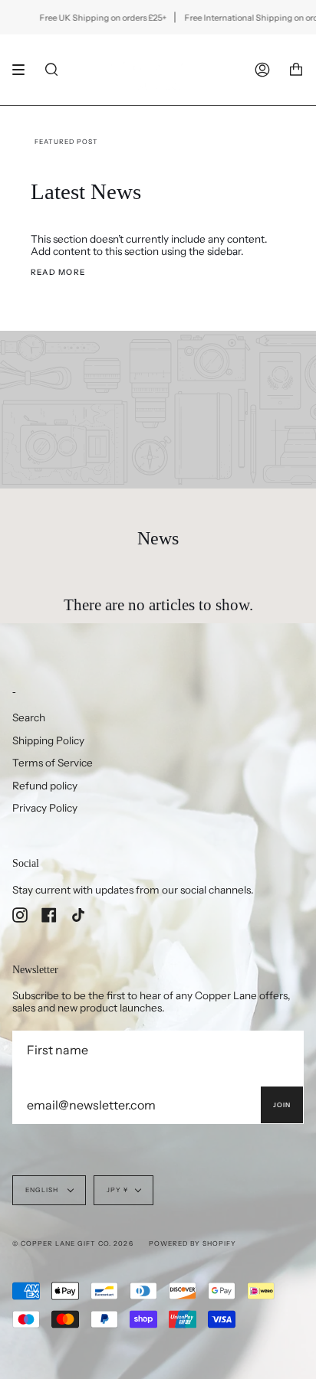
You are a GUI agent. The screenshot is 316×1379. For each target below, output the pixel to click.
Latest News (86, 191)
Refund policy (44, 785)
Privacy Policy (44, 808)
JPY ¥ (117, 1190)
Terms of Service (52, 762)
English (43, 1190)
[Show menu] (23, 69)
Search (28, 717)
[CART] (296, 69)
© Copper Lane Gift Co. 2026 (72, 1243)
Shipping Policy (48, 740)
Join (282, 1105)
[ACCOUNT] (262, 69)
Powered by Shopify (192, 1243)
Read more (58, 272)
